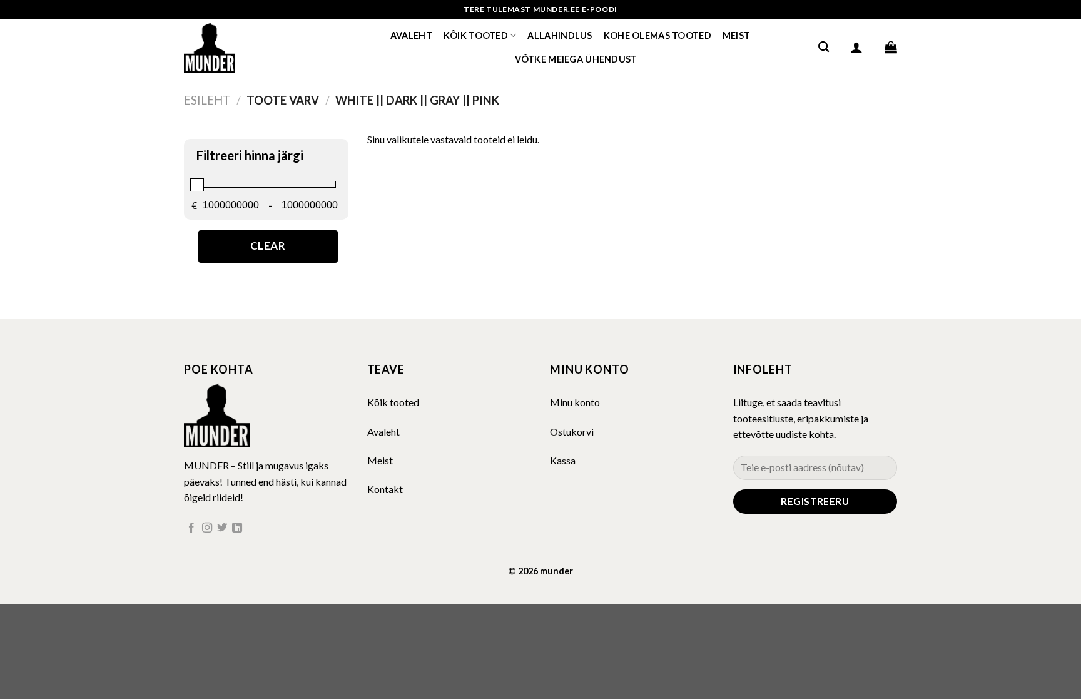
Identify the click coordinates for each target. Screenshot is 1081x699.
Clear (268, 245)
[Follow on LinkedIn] (237, 528)
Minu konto (575, 402)
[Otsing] (823, 47)
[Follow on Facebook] (191, 528)
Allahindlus (559, 35)
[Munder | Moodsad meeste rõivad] (246, 47)
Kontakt (385, 489)
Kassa (563, 460)
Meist (736, 35)
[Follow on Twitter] (222, 528)
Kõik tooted (476, 35)
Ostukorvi (572, 431)
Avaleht (411, 35)
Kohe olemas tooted (657, 35)
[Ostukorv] (891, 47)
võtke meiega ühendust (576, 59)
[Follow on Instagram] (207, 528)
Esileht (207, 100)
